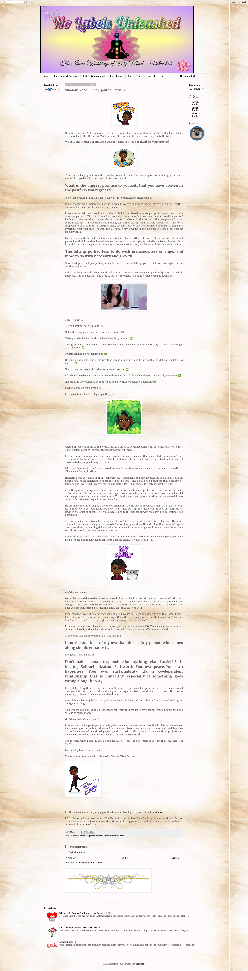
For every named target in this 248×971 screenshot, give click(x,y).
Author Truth (135, 76)
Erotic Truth (195, 109)
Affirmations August (94, 76)
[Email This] (82, 832)
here (159, 812)
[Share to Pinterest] (93, 832)
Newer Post (71, 858)
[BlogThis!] (85, 832)
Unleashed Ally (188, 76)
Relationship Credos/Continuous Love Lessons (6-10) (85, 913)
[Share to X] (87, 832)
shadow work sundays (114, 836)
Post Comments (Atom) (90, 862)
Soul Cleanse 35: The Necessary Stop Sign (79, 927)
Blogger (140, 964)
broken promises (80, 836)
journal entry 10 (96, 836)
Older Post (177, 858)
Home (45, 76)
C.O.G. (173, 76)
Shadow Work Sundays (66, 76)
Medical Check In (67, 942)
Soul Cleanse (116, 76)
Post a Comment (77, 852)
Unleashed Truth (156, 76)
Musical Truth (196, 114)
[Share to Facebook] (90, 832)
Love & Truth (195, 103)
